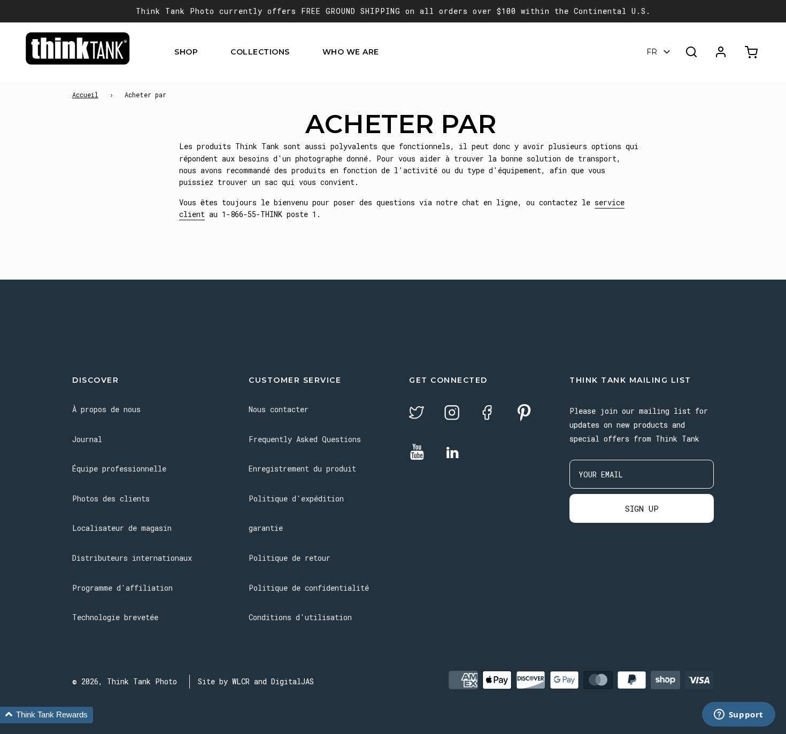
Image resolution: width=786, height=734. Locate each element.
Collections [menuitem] (260, 52)
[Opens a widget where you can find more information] (738, 715)
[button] (46, 715)
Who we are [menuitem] (350, 52)
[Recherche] (691, 52)
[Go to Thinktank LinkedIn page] (452, 453)
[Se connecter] (720, 52)
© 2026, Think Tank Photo (124, 681)
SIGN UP (642, 508)
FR (651, 52)
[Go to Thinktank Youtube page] (417, 452)
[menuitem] (204, 52)
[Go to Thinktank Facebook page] (487, 414)
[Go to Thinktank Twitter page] (416, 414)
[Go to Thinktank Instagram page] (451, 414)
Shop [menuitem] (186, 52)
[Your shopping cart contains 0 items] (752, 52)
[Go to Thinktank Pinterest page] (524, 413)
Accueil (85, 94)
